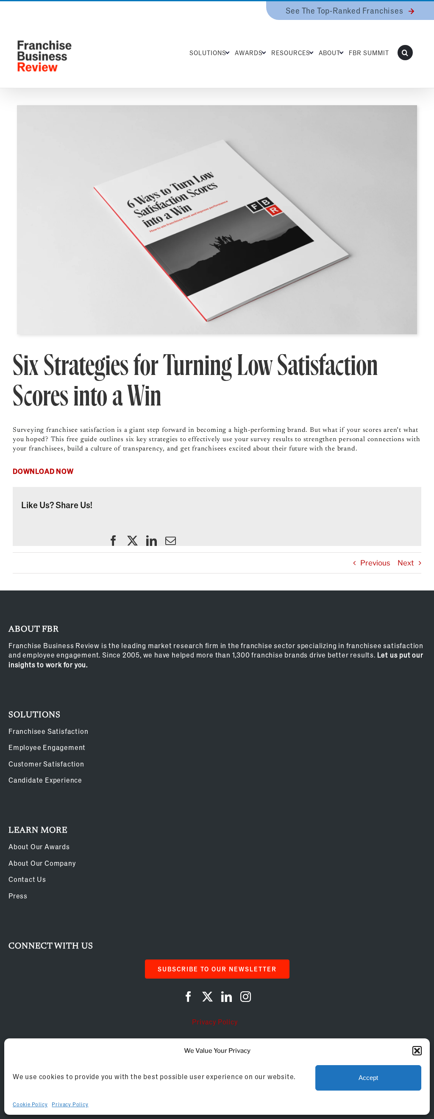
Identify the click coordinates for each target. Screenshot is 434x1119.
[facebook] (113, 540)
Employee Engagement (47, 747)
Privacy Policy (70, 1104)
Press (18, 895)
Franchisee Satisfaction (48, 731)
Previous (375, 563)
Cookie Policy (30, 1104)
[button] (417, 1050)
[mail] (170, 540)
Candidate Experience (45, 779)
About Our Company (42, 863)
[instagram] (245, 996)
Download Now (43, 471)
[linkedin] (151, 540)
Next (406, 563)
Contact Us (27, 879)
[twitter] (132, 540)
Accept (368, 1077)
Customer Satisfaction (46, 763)
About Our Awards (39, 846)
